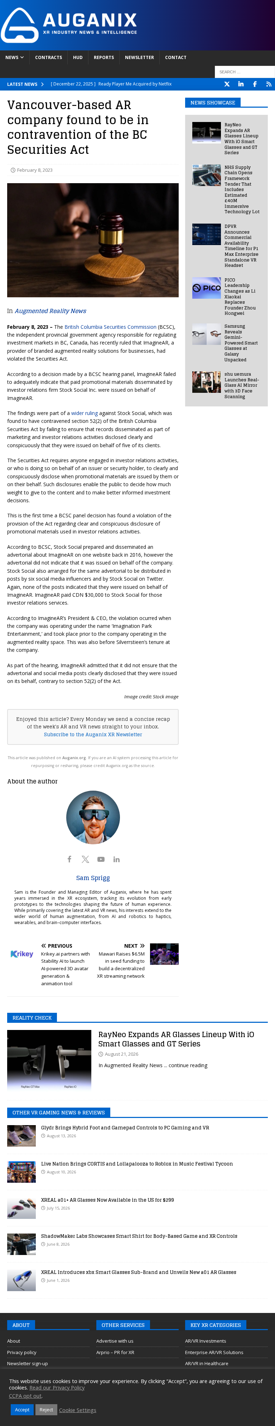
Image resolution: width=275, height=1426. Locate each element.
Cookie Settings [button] (77, 1410)
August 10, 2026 (61, 1172)
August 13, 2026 (61, 1135)
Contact (176, 57)
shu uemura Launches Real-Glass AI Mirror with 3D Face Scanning (242, 385)
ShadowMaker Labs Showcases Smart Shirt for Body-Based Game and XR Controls (139, 1236)
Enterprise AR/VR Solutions (214, 1352)
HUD (78, 57)
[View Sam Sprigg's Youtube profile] (101, 859)
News (11, 57)
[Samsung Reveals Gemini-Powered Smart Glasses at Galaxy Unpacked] (206, 334)
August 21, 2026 (121, 1054)
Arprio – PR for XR (115, 1352)
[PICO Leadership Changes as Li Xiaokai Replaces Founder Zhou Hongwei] (206, 288)
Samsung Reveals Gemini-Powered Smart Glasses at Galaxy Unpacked (241, 342)
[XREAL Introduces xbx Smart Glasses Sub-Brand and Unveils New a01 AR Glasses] (21, 1280)
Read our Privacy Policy (57, 1387)
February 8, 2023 (35, 170)
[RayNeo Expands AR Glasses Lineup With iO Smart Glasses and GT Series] (206, 132)
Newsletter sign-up (27, 1363)
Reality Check (32, 1017)
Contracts (48, 57)
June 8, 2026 (58, 1244)
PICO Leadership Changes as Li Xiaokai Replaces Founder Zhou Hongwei (240, 296)
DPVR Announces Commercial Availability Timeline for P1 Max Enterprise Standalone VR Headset (242, 246)
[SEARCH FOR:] (245, 72)
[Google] (268, 84)
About (13, 1341)
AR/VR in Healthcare (206, 1363)
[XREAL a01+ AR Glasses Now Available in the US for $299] (21, 1208)
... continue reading (185, 1065)
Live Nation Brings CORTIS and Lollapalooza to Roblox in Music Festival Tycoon (137, 1164)
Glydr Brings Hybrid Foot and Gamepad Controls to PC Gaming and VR (125, 1128)
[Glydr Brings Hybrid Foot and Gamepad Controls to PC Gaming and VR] (21, 1136)
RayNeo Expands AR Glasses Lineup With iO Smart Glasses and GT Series (242, 138)
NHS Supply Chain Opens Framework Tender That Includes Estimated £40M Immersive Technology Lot (242, 189)
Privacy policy (22, 1352)
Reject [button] (46, 1409)
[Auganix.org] (137, 46)
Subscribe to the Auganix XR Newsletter (93, 734)
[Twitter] (227, 84)
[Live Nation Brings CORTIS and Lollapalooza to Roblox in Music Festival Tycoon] (21, 1172)
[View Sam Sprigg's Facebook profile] (69, 859)
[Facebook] (255, 84)
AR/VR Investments (205, 1341)
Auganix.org (74, 757)
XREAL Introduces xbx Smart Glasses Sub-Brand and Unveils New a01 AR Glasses (138, 1272)
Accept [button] (22, 1409)
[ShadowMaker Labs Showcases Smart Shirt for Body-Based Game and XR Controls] (21, 1244)
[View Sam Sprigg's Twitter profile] (85, 859)
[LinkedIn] (241, 84)
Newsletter (139, 57)
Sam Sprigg (93, 878)
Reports (104, 57)
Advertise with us (115, 1341)
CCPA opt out (25, 1395)
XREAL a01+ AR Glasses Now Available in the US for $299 (107, 1200)
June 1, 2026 (58, 1280)
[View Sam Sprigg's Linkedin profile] (117, 859)
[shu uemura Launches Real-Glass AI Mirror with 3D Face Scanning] (206, 382)
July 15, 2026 (58, 1208)
